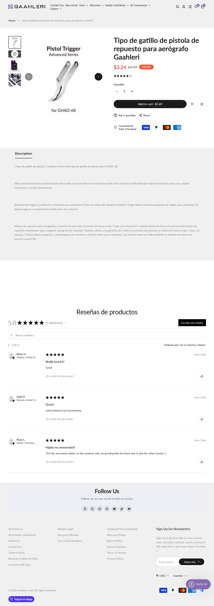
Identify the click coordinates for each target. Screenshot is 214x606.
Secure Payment (116, 546)
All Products (15, 528)
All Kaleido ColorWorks (22, 534)
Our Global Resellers (70, 540)
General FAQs (16, 552)
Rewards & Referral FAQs (23, 558)
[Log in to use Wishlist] (192, 104)
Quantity (119, 84)
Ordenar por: (171, 344)
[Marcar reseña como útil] (202, 376)
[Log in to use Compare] (201, 104)
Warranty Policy (116, 534)
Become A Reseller (68, 534)
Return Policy (115, 540)
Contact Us (15, 546)
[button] (66, 323)
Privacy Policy (115, 558)
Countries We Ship (19, 564)
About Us (14, 540)
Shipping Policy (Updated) (122, 528)
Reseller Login (66, 528)
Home (11, 20)
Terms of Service (116, 552)
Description (23, 153)
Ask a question (127, 115)
